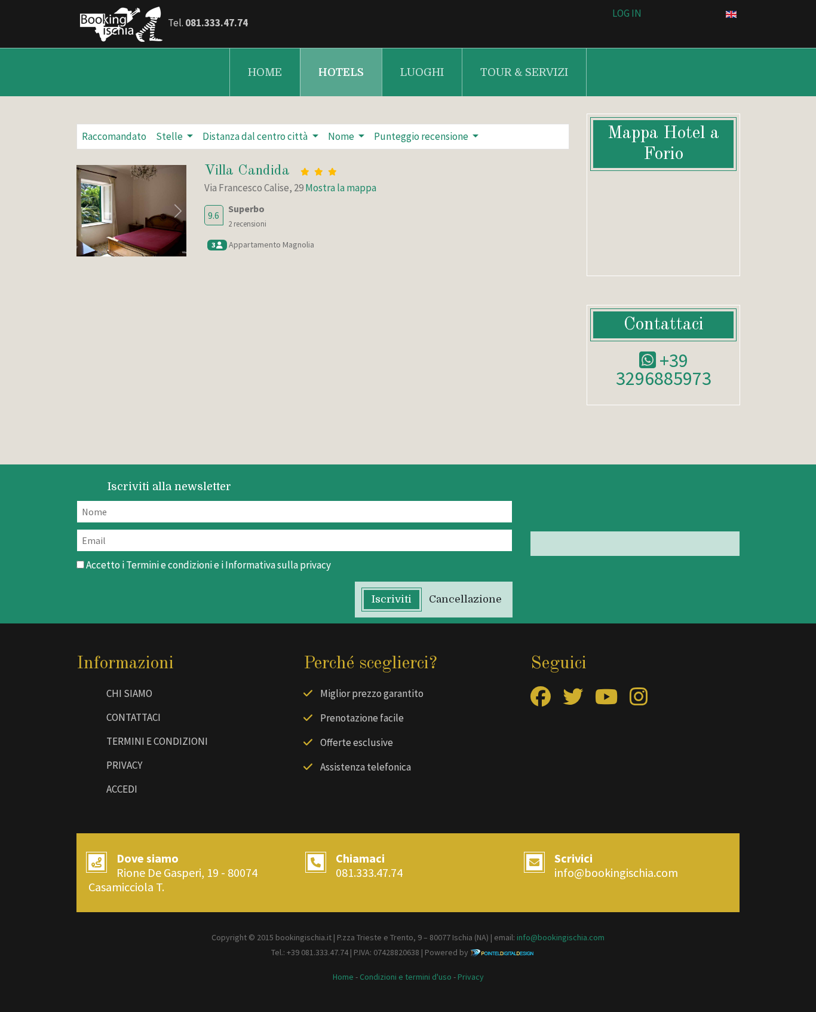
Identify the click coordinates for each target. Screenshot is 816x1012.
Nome (342, 136)
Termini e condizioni (169, 564)
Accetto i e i (207, 564)
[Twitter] (573, 700)
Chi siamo (129, 693)
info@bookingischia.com (616, 872)
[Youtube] (606, 700)
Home (265, 72)
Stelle (170, 136)
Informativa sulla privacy (278, 564)
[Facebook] (540, 700)
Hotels (341, 72)
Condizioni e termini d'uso (406, 976)
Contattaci (133, 717)
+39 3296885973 (663, 369)
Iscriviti (392, 599)
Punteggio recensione (422, 136)
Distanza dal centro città (256, 136)
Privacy (124, 765)
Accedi (121, 789)
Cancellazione (465, 599)
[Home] (121, 22)
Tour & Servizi (524, 72)
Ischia (462, 937)
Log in (627, 13)
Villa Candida (247, 171)
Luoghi (422, 72)
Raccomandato (114, 136)
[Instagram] (639, 700)
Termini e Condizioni (157, 741)
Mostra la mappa (340, 187)
